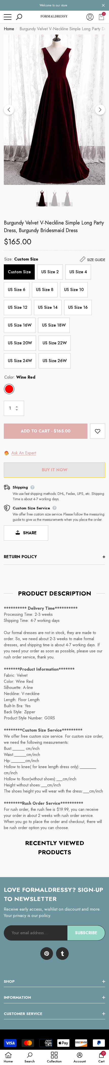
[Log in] (90, 17)
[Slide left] (9, 110)
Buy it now (54, 470)
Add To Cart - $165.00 (45, 431)
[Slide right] (100, 110)
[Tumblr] (62, 953)
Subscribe (86, 933)
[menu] (7, 17)
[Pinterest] (46, 953)
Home (9, 29)
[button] (103, 5)
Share (29, 533)
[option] (54, 110)
